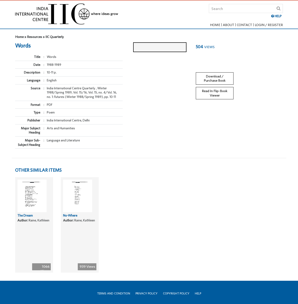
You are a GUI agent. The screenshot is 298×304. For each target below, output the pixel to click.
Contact (244, 24)
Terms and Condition (113, 293)
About (228, 24)
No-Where (70, 215)
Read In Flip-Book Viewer (214, 93)
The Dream (25, 215)
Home (215, 24)
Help (198, 293)
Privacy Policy (146, 293)
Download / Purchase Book (215, 78)
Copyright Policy (176, 293)
